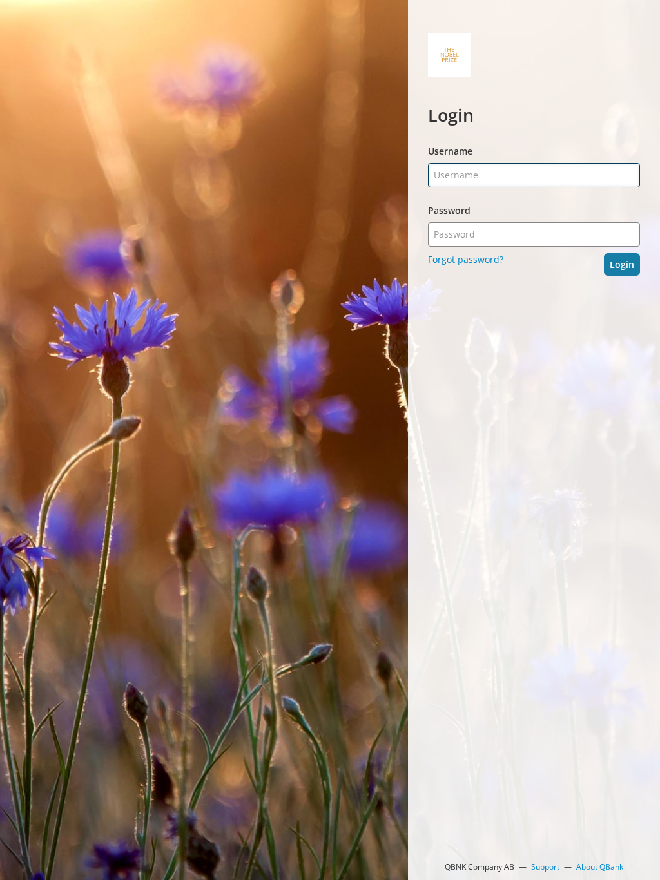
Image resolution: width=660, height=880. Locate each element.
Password (449, 210)
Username (450, 151)
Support (545, 866)
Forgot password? (465, 259)
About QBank (599, 866)
